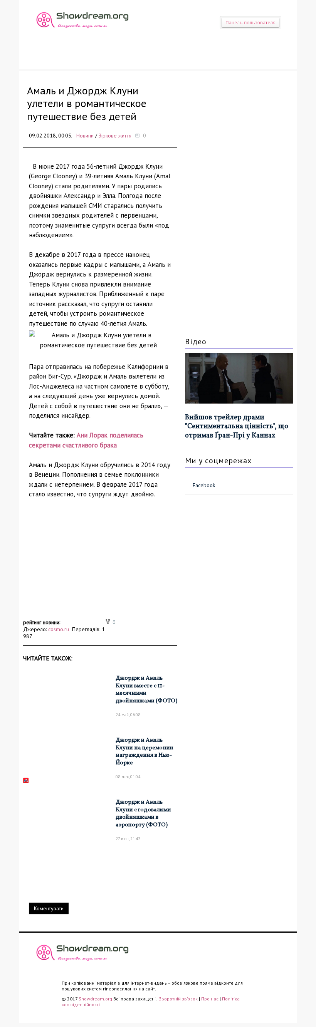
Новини (85, 135)
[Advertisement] (100, 563)
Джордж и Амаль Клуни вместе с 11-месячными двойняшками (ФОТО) (146, 689)
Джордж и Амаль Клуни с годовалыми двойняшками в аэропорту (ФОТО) (143, 813)
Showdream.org (95, 999)
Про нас (210, 999)
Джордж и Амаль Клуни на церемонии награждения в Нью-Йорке (144, 751)
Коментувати (49, 908)
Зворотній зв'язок (179, 999)
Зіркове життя (115, 135)
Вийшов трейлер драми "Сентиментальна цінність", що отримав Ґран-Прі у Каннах (236, 427)
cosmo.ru (58, 629)
